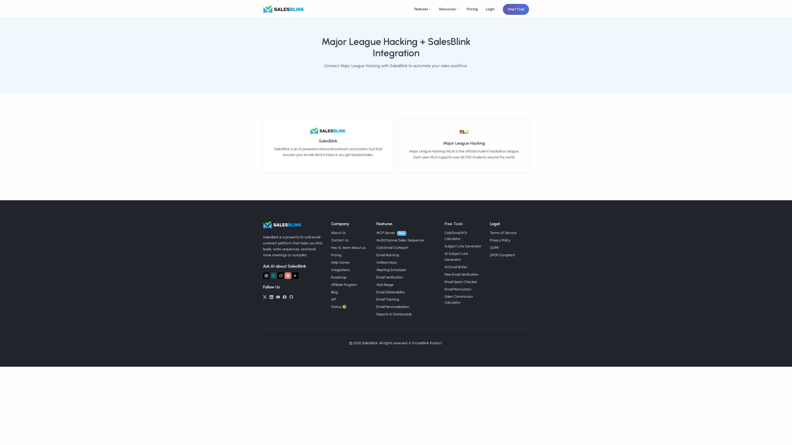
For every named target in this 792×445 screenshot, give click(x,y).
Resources (447, 9)
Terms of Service (503, 233)
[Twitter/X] (265, 296)
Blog (334, 292)
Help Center (340, 262)
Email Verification (389, 277)
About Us (338, 233)
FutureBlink (420, 343)
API (333, 299)
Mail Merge (385, 285)
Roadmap (338, 277)
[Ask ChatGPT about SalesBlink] (266, 275)
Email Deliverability (390, 292)
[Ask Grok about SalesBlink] (280, 275)
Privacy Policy (500, 240)
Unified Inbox (386, 262)
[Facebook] (284, 296)
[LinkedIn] (271, 296)
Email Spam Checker (460, 282)
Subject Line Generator (462, 246)
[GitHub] (291, 296)
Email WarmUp (387, 255)
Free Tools (453, 223)
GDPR (494, 248)
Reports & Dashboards (394, 314)
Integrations (340, 270)
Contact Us (340, 240)
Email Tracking (387, 299)
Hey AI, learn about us (348, 248)
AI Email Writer (455, 267)
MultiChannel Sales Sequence (400, 240)
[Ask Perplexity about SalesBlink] (273, 275)
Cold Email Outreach (392, 248)
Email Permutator (457, 289)
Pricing (472, 9)
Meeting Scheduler (391, 270)
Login (490, 9)
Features (421, 9)
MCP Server (385, 233)
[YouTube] (278, 296)
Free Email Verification (461, 274)
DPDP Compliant (502, 255)
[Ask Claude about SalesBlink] (288, 275)
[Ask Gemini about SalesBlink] (295, 275)
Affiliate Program (344, 285)
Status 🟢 (338, 307)
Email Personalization (392, 307)
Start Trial (516, 9)
